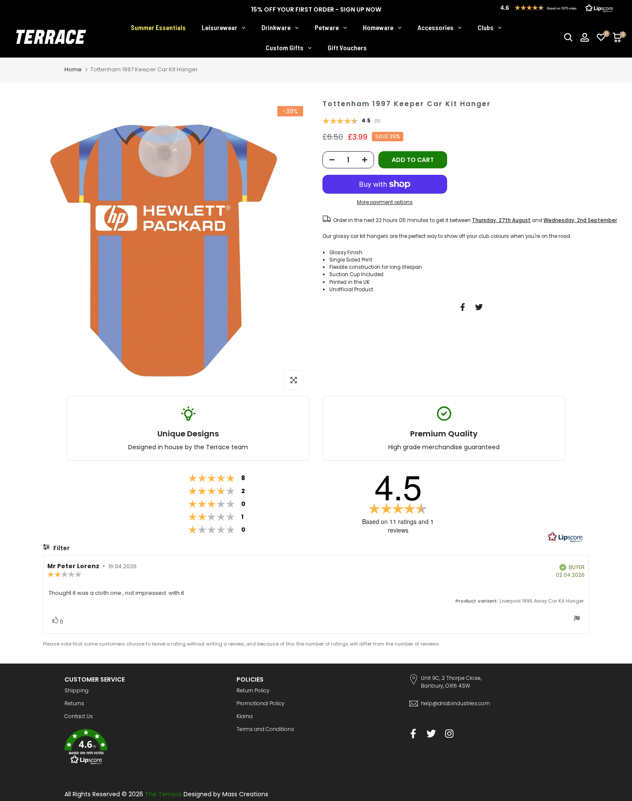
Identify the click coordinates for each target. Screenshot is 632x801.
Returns (74, 703)
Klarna (244, 716)
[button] (144, 748)
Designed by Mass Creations (226, 794)
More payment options (385, 202)
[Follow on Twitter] (431, 733)
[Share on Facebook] (462, 307)
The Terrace (163, 794)
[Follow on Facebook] (413, 733)
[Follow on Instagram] (449, 733)
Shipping (76, 690)
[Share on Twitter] (479, 307)
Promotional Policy (260, 703)
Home (73, 69)
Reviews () (351, 122)
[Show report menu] (577, 619)
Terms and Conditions (265, 729)
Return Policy (253, 690)
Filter (61, 548)
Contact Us (78, 716)
